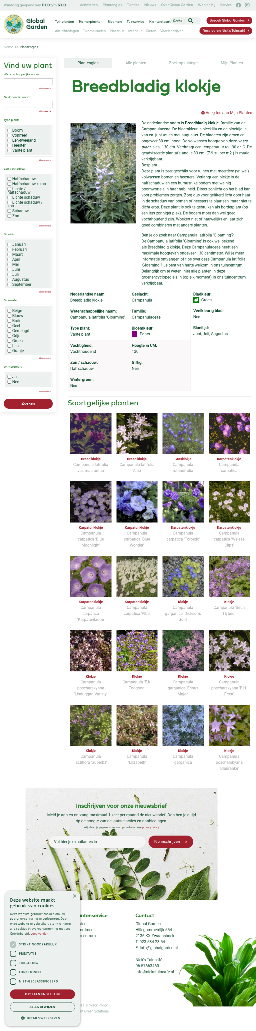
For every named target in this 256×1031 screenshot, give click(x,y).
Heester (19, 145)
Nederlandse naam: (17, 97)
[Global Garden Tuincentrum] (14, 24)
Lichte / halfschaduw (19, 190)
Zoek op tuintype (183, 63)
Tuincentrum (85, 935)
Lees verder (39, 933)
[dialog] (42, 958)
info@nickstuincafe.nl (155, 971)
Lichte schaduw (26, 197)
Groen (17, 341)
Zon (15, 216)
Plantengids (88, 63)
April (16, 259)
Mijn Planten (232, 63)
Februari (19, 249)
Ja (14, 377)
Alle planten (136, 63)
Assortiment (84, 929)
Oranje (18, 351)
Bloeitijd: (10, 234)
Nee (15, 382)
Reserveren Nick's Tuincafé (223, 31)
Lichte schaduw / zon (25, 204)
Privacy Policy (97, 1005)
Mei (15, 264)
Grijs (16, 336)
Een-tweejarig (24, 140)
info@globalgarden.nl (159, 947)
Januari (19, 244)
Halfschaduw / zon (29, 184)
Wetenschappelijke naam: (22, 74)
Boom (17, 130)
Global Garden (148, 923)
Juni (16, 269)
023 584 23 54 (152, 941)
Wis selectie (45, 88)
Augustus (20, 279)
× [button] (74, 896)
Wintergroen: (13, 367)
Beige (17, 311)
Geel (16, 326)
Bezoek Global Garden (227, 20)
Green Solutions (96, 1011)
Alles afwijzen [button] (43, 1007)
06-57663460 (147, 965)
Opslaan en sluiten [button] (42, 994)
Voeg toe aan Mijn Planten (229, 112)
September (21, 284)
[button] (42, 1018)
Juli (15, 274)
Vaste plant (22, 150)
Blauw (17, 316)
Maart (17, 254)
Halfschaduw (24, 179)
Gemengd (20, 331)
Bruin (17, 321)
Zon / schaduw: (14, 169)
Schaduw (20, 211)
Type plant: (11, 120)
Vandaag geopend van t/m (35, 5)
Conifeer (19, 135)
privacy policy (150, 827)
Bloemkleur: (12, 300)
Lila (15, 346)
